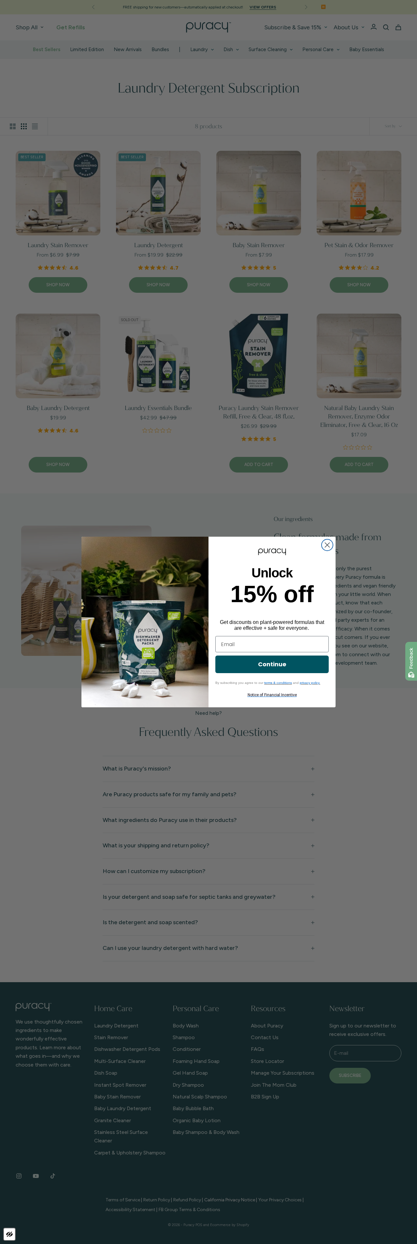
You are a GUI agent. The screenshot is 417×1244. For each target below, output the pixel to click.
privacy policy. (310, 683)
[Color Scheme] (9, 1234)
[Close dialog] (327, 545)
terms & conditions (278, 683)
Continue (272, 664)
